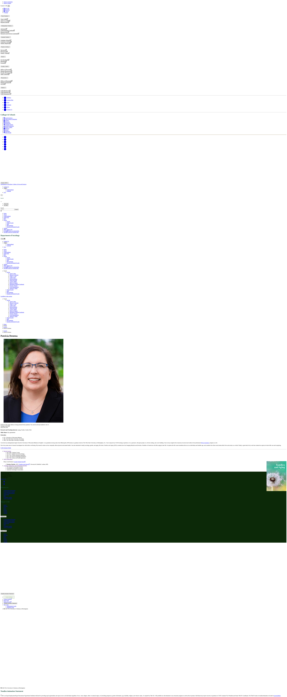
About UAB (3, 530)
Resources (3, 51)
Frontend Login (10, 607)
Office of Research (6, 81)
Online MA (6, 494)
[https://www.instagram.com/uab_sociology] (4, 484)
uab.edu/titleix (277, 695)
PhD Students (10, 292)
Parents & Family (5, 46)
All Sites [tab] (6, 205)
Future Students (4, 16)
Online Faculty (10, 289)
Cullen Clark (13, 277)
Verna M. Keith (13, 280)
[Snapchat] (5, 146)
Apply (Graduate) (8, 498)
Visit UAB (3, 19)
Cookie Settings (9, 597)
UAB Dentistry (5, 92)
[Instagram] (5, 141)
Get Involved (4, 60)
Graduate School (5, 40)
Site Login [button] (6, 604)
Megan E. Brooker (14, 275)
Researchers (4, 77)
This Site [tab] (6, 203)
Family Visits (4, 53)
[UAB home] (143, 181)
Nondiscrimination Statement (7, 593)
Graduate (9, 191)
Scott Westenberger (14, 287)
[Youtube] (5, 144)
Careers (5, 511)
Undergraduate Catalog (7, 30)
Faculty (8, 272)
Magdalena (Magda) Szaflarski (17, 284)
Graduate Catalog (5, 42)
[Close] (9, 6)
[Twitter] (5, 139)
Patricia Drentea (13, 279)
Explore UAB (4, 182)
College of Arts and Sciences (19, 184)
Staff (8, 291)
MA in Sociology (205, 442)
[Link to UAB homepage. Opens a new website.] (14, 546)
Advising (3, 29)
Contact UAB (8, 599)
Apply (5, 188)
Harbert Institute (5, 82)
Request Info (4, 22)
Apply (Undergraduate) (9, 493)
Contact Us (6, 186)
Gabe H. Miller (13, 281)
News (5, 509)
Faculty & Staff (4, 66)
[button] (143, 296)
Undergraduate (10, 189)
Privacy (6, 600)
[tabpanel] (143, 208)
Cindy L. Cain (13, 276)
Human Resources (5, 71)
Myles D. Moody (14, 283)
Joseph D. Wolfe (13, 288)
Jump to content (7, 3)
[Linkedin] (5, 149)
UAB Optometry (5, 94)
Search (2, 208)
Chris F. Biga (13, 273)
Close (2, 238)
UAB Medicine (5, 91)
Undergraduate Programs (9, 490)
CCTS (3, 84)
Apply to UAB (5, 21)
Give (5, 192)
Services (3, 50)
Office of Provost (5, 69)
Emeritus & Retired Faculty (13, 293)
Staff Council (4, 74)
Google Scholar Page (20, 461)
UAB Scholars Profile (6, 448)
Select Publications (8, 459)
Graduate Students (5, 37)
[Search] (2, 195)
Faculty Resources (6, 73)
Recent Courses (7, 451)
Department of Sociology (7, 184)
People (5, 220)
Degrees (5, 506)
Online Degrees (5, 43)
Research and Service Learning (9, 33)
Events (3, 63)
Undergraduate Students (6, 25)
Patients (3, 87)
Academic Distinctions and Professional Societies (15, 465)
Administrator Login (11, 606)
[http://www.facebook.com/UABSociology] (4, 481)
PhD (5, 496)
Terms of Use (7, 602)
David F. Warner (13, 285)
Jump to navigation (8, 1)
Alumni (2, 56)
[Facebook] (5, 137)
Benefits (3, 61)
